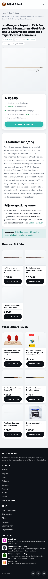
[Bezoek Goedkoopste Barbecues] (4, 547)
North (4, 492)
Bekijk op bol (22, 124)
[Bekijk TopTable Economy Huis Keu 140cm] (12, 413)
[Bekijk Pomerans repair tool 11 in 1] (35, 413)
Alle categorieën (9, 510)
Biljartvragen (7, 529)
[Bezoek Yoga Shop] (4, 540)
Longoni (5, 485)
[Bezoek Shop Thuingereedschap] (4, 555)
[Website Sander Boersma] (12, 573)
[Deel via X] (33, 573)
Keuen (17, 13)
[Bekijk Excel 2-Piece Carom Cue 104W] (12, 378)
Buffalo (9, 40)
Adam (4, 496)
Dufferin (5, 481)
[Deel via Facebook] (38, 573)
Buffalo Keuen (30, 40)
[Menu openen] (43, 4)
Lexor (4, 477)
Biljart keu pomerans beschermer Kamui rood (12, 353)
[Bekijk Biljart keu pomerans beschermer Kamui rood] (12, 340)
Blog (4, 518)
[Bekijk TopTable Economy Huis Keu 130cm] (12, 295)
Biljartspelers (8, 526)
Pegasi (5, 473)
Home (4, 13)
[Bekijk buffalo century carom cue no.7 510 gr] (12, 258)
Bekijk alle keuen (36, 223)
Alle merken (7, 514)
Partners (5, 522)
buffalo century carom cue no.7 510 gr (12, 270)
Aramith (5, 489)
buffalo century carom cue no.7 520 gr (34, 270)
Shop (10, 13)
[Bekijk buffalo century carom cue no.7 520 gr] (35, 258)
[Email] (44, 573)
